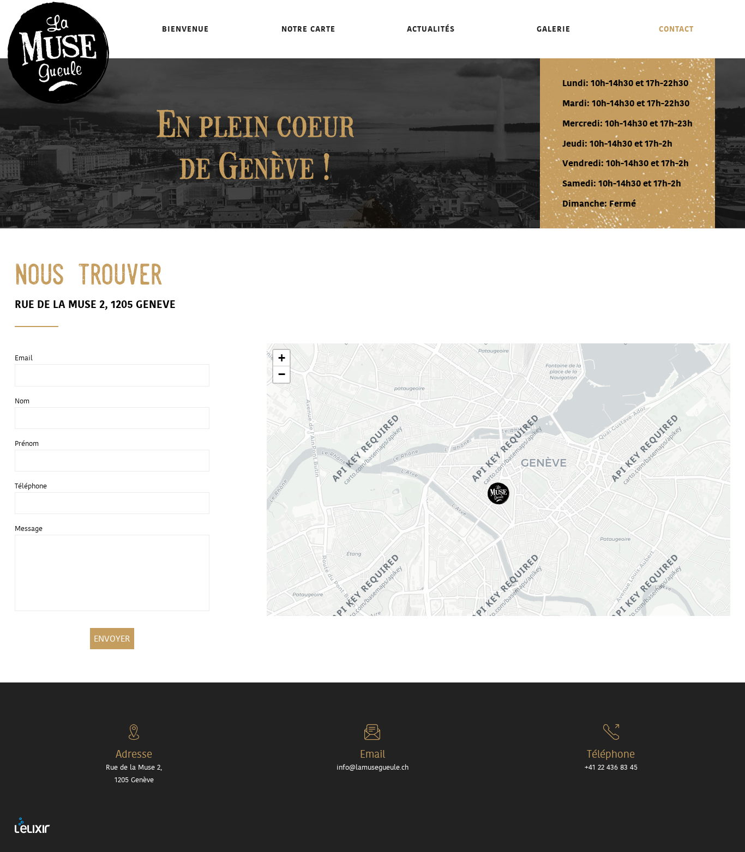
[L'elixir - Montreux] (32, 824)
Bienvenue (185, 28)
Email (24, 358)
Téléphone (31, 486)
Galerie (553, 28)
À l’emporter (665, 51)
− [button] (281, 374)
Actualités (431, 28)
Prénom (27, 443)
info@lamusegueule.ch (372, 767)
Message (29, 528)
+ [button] (281, 358)
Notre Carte (308, 28)
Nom (22, 401)
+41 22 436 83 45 (676, 29)
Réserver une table (683, 72)
